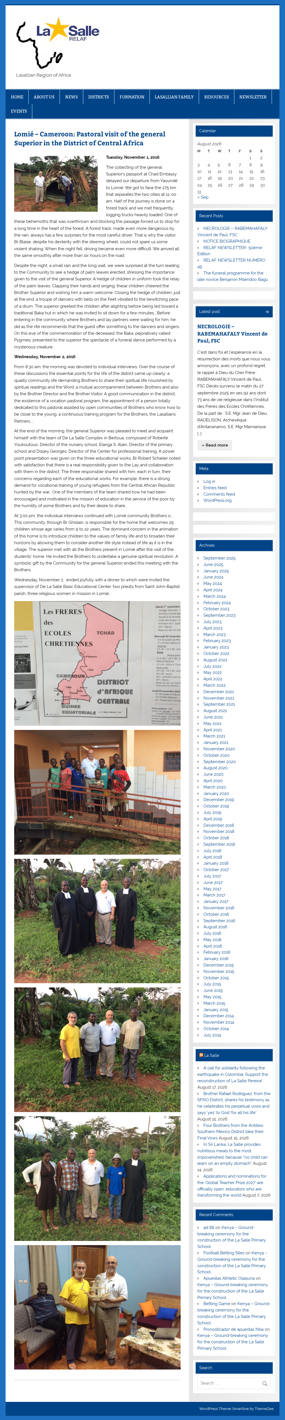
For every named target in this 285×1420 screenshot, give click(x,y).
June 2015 (213, 990)
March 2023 (214, 634)
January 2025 (216, 570)
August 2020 (215, 767)
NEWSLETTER (253, 97)
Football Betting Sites (223, 1252)
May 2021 (212, 723)
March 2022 (214, 685)
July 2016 (212, 933)
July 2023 (212, 621)
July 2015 (212, 984)
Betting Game (216, 1303)
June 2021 (213, 717)
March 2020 (214, 787)
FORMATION (132, 97)
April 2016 (212, 946)
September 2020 (219, 761)
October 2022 (216, 653)
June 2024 (213, 577)
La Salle (211, 1055)
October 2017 (216, 869)
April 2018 (212, 857)
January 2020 (216, 793)
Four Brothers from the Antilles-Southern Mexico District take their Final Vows (230, 1132)
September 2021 (219, 704)
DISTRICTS (98, 97)
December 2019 (218, 799)
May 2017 (212, 888)
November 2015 (218, 971)
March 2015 (214, 1003)
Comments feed (219, 494)
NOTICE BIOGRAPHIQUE (226, 241)
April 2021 (212, 729)
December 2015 (218, 965)
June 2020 (213, 774)
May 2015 (212, 996)
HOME (17, 97)
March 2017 (214, 895)
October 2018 (216, 837)
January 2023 (216, 647)
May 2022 (212, 672)
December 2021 (218, 691)
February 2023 (217, 640)
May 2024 (212, 583)
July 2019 (212, 812)
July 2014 (212, 1035)
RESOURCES (216, 97)
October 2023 (216, 608)
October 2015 (216, 977)
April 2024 (212, 589)
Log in (209, 481)
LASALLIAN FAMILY (174, 97)
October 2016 (216, 914)
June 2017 (213, 882)
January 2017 (215, 901)
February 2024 (217, 602)
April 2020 (213, 780)
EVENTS (19, 111)
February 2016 (216, 952)
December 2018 (218, 825)
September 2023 (219, 615)
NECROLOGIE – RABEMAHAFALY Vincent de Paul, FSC (232, 333)
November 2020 (219, 748)
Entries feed (215, 487)
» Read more (215, 445)
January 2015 (215, 1009)
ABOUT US (44, 97)
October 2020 (216, 755)
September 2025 (219, 558)
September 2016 (219, 920)
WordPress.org (217, 500)
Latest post (209, 311)
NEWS (71, 97)
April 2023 (212, 628)
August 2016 (215, 926)
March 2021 (214, 736)
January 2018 (216, 863)
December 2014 (218, 1015)
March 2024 (214, 596)
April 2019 (212, 818)
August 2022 (215, 659)
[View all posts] (266, 312)
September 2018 (219, 844)
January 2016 (216, 958)
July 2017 (212, 876)
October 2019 (216, 806)
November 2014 (218, 1022)
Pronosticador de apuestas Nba (233, 1329)
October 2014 (216, 1028)
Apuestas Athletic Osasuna (229, 1278)
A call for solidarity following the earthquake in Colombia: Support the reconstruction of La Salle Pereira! (232, 1074)
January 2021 (215, 742)
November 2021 (218, 698)
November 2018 (218, 831)
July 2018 (212, 850)
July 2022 (212, 666)
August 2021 (215, 710)
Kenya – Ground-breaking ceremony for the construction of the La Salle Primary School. (232, 1291)
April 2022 (212, 678)
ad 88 (208, 1227)
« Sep (202, 197)
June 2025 (213, 564)
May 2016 (212, 939)
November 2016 (218, 907)
